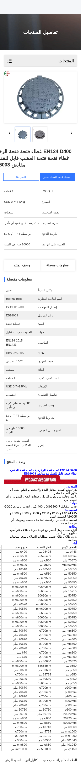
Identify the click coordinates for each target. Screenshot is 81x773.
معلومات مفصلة (57, 265)
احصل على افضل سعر (57, 177)
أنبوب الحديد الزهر (17, 760)
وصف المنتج (22, 265)
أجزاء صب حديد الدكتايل (47, 760)
